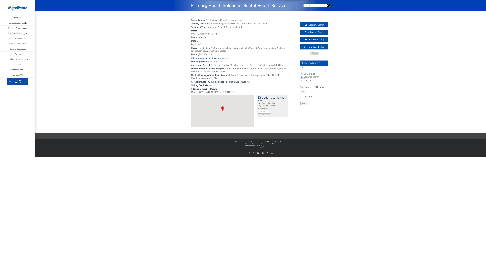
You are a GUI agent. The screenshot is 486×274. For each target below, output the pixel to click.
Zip (301, 67)
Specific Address (268, 105)
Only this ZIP (309, 73)
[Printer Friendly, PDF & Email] (314, 53)
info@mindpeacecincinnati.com (266, 146)
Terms (261, 148)
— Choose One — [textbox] (308, 96)
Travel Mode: (263, 108)
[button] (222, 108)
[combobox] (314, 96)
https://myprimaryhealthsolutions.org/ (209, 57)
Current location (268, 103)
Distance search (311, 76)
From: (260, 100)
